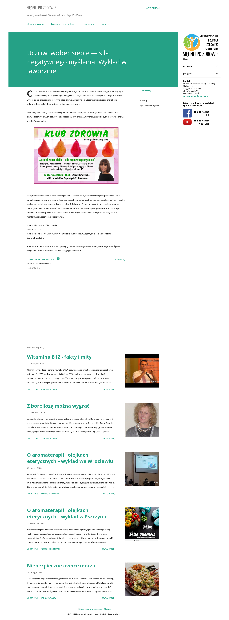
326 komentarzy (49, 389)
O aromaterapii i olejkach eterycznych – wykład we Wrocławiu (70, 458)
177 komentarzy (49, 438)
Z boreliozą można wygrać (58, 406)
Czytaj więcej (108, 389)
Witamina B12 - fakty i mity (59, 357)
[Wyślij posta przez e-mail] (58, 259)
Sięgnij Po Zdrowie (41, 8)
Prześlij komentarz (51, 493)
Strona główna (35, 24)
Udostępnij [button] (145, 90)
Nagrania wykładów (63, 24)
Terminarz (88, 24)
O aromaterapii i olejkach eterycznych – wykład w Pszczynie (67, 513)
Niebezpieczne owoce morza (61, 565)
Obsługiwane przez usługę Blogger (95, 609)
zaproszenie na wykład (149, 105)
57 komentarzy (48, 598)
